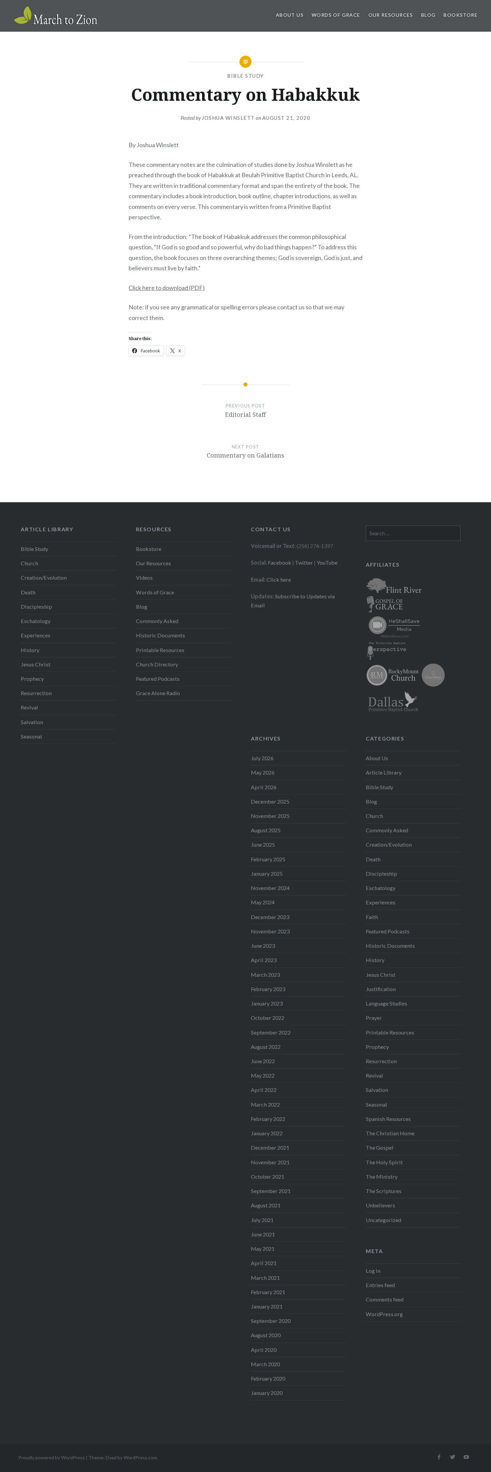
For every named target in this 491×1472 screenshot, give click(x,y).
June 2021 (263, 1234)
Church (29, 563)
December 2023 (270, 917)
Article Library (383, 772)
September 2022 (271, 1032)
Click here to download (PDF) (167, 287)
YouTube (327, 562)
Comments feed (384, 1299)
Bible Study (245, 76)
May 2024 (263, 902)
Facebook (279, 562)
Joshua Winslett (228, 118)
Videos (144, 577)
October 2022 (267, 1017)
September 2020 (271, 1320)
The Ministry (381, 1176)
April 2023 (264, 960)
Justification (381, 989)
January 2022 (267, 1133)
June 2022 (263, 1061)
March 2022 (265, 1104)
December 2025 (270, 801)
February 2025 (268, 859)
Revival (29, 707)
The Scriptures (383, 1191)
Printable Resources (160, 650)
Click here (279, 579)
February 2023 (268, 989)
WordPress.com (140, 1457)
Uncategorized (383, 1220)
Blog (428, 15)
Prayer (374, 1017)
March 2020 (265, 1364)
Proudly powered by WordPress (51, 1457)
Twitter (304, 562)
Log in (373, 1270)
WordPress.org (384, 1314)
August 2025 (266, 830)
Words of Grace (336, 15)
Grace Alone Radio (158, 693)
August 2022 (266, 1047)
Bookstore (461, 15)
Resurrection (36, 693)
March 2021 (265, 1277)
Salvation (32, 722)
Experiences (35, 635)
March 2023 (265, 974)
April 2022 (264, 1090)
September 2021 (271, 1191)
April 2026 (264, 787)
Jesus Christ (35, 664)
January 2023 (267, 1003)
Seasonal (31, 736)
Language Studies (386, 1003)
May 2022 (263, 1075)
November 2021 (270, 1162)
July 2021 (262, 1220)
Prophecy (32, 678)
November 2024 (270, 888)
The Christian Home (390, 1133)
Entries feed (380, 1285)
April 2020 (264, 1350)
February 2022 (268, 1119)
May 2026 (263, 772)
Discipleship (36, 606)
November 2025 (270, 816)
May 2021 (263, 1248)
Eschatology (35, 621)
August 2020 (266, 1335)
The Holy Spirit (384, 1162)
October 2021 (267, 1176)
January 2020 (267, 1393)
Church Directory (157, 664)
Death (28, 592)
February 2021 (268, 1292)
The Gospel (379, 1147)
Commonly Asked (157, 621)
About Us (290, 15)
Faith (372, 917)
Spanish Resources (388, 1119)
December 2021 (270, 1147)
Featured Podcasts (158, 678)
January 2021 (267, 1306)
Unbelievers (380, 1205)
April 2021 (264, 1263)
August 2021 (266, 1205)
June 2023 (263, 945)
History (30, 650)
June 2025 (263, 844)
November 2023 (270, 931)
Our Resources (390, 15)
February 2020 (268, 1378)
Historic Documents (160, 635)
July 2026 (262, 758)
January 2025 (267, 873)
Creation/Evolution (44, 577)
